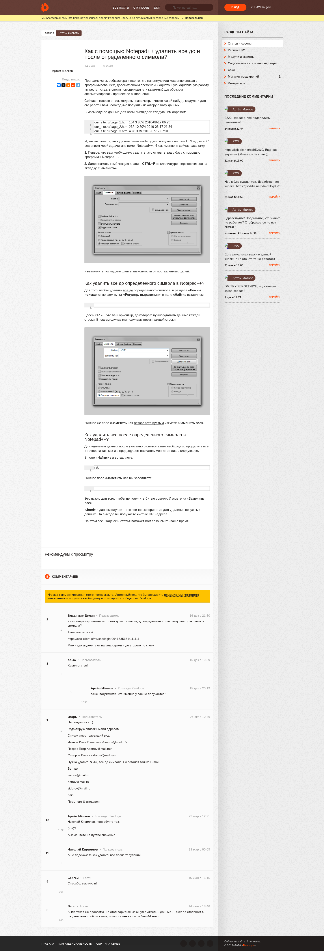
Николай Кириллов (83, 849)
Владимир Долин (81, 615)
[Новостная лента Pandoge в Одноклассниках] (192, 943)
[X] (63, 85)
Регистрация (261, 7)
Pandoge (248, 945)
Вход (235, 7)
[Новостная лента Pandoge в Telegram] (210, 943)
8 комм (108, 66)
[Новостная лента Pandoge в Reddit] (201, 943)
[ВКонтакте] (59, 85)
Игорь (72, 716)
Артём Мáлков (62, 71)
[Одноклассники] (68, 85)
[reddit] (73, 85)
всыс (72, 660)
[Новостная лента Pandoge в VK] (183, 943)
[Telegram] (78, 85)
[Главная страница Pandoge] (45, 7)
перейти (274, 128)
